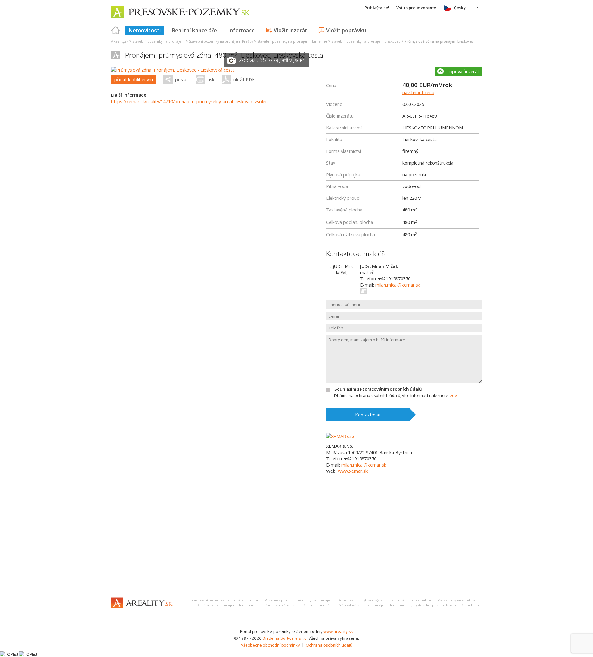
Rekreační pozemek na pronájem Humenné (227, 600)
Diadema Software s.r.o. (285, 638)
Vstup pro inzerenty (416, 7)
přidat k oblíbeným (133, 79)
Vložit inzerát (290, 30)
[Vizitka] (364, 291)
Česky (460, 7)
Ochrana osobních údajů (329, 645)
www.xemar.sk (353, 471)
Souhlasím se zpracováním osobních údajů (378, 389)
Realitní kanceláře (194, 30)
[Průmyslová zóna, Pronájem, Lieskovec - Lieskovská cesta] (173, 70)
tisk (210, 79)
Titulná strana (115, 30)
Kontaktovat (368, 415)
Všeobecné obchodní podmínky (270, 645)
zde (453, 395)
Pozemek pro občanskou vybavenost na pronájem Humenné (460, 600)
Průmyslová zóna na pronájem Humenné (371, 605)
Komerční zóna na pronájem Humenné (297, 605)
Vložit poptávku (346, 30)
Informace (241, 30)
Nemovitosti (144, 30)
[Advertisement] (296, 537)
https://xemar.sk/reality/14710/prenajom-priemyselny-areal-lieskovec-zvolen (189, 101)
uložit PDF (243, 79)
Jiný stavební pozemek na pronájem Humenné (449, 605)
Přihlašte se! (376, 7)
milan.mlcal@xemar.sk (397, 285)
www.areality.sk (338, 631)
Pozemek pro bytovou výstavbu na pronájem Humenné (383, 600)
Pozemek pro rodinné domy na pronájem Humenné (308, 600)
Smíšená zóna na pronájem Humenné (222, 605)
